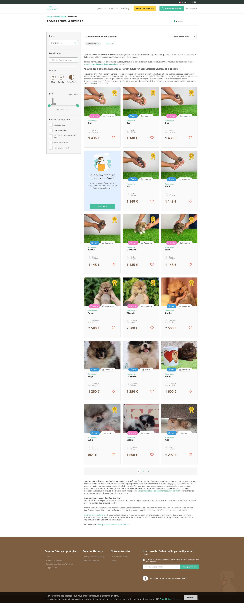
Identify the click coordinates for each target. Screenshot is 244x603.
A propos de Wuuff (120, 556)
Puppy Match (51, 567)
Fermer (190, 597)
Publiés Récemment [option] (180, 36)
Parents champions (60, 130)
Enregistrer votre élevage (94, 556)
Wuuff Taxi (113, 8)
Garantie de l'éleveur (61, 142)
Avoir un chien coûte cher (95, 515)
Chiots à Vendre (60, 16)
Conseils (102, 8)
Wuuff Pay (124, 8)
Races (48, 556)
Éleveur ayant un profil (62, 148)
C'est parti (102, 206)
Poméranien (91, 44)
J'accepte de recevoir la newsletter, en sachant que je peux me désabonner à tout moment (172, 561)
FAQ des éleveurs (91, 560)
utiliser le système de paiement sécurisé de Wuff (159, 491)
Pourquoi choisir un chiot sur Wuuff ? (113, 524)
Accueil (49, 16)
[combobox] (63, 42)
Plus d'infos (165, 599)
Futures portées (59, 125)
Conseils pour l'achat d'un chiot (59, 564)
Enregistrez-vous (189, 567)
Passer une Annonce (145, 8)
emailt (184, 578)
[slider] (49, 105)
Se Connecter (191, 8)
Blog (114, 560)
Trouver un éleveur (173, 8)
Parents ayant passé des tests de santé (65, 136)
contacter (100, 64)
